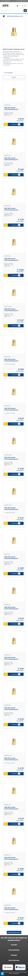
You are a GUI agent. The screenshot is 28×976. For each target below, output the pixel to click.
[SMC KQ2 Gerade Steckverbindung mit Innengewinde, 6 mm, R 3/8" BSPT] (14, 691)
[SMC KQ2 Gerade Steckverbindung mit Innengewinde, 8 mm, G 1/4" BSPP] (14, 741)
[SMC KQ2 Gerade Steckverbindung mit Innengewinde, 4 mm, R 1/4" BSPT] (14, 540)
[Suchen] (25, 10)
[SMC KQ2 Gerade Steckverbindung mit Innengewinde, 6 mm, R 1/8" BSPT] (14, 641)
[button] (2, 973)
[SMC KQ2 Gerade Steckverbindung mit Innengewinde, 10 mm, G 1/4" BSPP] (14, 91)
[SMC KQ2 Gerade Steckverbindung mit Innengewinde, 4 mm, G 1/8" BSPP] (14, 491)
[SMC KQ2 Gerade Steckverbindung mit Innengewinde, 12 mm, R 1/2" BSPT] (14, 342)
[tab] (14, 945)
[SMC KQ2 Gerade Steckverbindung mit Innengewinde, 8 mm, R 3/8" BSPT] (14, 891)
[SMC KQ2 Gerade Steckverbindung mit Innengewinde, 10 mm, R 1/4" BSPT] (14, 141)
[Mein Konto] (17, 5)
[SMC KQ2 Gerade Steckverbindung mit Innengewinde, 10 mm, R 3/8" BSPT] (14, 191)
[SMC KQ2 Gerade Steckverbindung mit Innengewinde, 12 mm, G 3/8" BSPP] (14, 292)
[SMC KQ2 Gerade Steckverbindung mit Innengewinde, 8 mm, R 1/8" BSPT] (14, 841)
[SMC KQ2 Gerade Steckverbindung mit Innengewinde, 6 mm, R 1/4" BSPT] (14, 590)
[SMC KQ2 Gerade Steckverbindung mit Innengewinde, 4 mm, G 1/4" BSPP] (14, 441)
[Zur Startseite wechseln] (5, 5)
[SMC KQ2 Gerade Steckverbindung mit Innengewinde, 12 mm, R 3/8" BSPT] (14, 391)
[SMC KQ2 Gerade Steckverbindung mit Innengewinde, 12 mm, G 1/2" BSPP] (14, 242)
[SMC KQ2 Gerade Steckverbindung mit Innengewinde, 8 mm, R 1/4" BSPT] (14, 790)
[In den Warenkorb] (5, 124)
